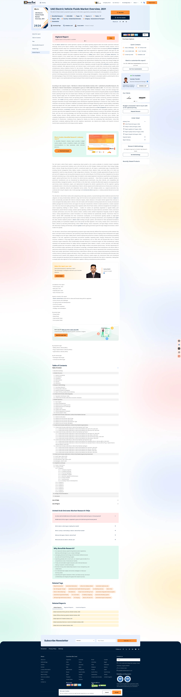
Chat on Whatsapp (129, 47)
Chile (67, 662)
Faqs (33, 41)
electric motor (76, 219)
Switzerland (94, 674)
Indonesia (106, 664)
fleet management (101, 107)
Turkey (80, 677)
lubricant (116, 91)
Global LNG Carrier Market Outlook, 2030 (63, 625)
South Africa (94, 672)
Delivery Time (126, 121)
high (70, 50)
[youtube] (135, 649)
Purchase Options (128, 39)
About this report (36, 34)
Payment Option (127, 137)
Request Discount (135, 111)
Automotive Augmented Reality (61, 594)
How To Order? (44, 672)
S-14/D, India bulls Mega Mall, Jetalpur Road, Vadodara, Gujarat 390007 (128, 664)
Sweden (81, 674)
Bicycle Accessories (58, 586)
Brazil (92, 659)
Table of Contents (36, 37)
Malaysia (93, 667)
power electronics (111, 54)
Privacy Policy (52, 649)
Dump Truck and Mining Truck (85, 591)
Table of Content (57, 368)
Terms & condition (45, 677)
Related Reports (36, 52)
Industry (43, 2)
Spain (67, 674)
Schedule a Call (69, 25)
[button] (140, 3)
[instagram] (129, 649)
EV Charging (77, 597)
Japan (80, 667)
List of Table (55, 500)
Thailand (68, 677)
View (111, 38)
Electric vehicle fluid (58, 298)
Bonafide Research (57, 16)
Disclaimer (44, 649)
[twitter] (126, 649)
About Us (43, 659)
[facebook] (123, 649)
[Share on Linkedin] (126, 21)
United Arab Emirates (96, 677)
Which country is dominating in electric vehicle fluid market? (70, 530)
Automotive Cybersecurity (102, 586)
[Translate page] (144, 2)
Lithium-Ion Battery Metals (86, 586)
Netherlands (69, 669)
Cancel (107, 692)
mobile (61, 99)
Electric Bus (109, 589)
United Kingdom (108, 677)
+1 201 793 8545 (142, 51)
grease (79, 225)
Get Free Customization (135, 69)
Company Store (107, 2)
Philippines (81, 669)
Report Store (152, 2)
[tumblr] (138, 649)
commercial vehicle (88, 190)
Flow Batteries (72, 591)
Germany (81, 664)
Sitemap (60, 649)
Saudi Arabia (82, 672)
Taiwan (105, 674)
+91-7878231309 (122, 668)
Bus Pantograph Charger (60, 589)
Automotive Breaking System (102, 594)
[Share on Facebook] (120, 21)
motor (81, 223)
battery (90, 54)
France (67, 664)
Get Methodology (135, 154)
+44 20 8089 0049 (129, 51)
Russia (67, 672)
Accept (116, 692)
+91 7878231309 (142, 47)
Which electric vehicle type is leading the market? (67, 526)
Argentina (68, 659)
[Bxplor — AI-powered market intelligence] (98, 2)
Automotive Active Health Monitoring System (79, 589)
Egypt (105, 662)
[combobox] (145, 34)
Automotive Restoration (71, 586)
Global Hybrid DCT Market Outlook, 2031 (62, 618)
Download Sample (64, 151)
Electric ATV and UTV (88, 597)
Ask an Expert (59, 276)
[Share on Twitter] (123, 21)
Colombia (93, 662)
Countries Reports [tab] (80, 607)
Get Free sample (121, 17)
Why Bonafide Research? (38, 45)
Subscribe (126, 640)
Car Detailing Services (98, 589)
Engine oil (115, 198)
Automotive (55, 21)
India (92, 664)
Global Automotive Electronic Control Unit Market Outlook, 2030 (68, 622)
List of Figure (56, 504)
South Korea (107, 672)
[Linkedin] (104, 273)
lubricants (80, 50)
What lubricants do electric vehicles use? (65, 539)
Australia (81, 659)
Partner (42, 667)
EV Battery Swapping (87, 594)
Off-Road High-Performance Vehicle (62, 597)
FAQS (42, 679)
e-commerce (67, 109)
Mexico (106, 667)
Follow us (118, 649)
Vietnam (81, 679)
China (80, 662)
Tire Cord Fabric (75, 594)
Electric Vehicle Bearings (59, 591)
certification (106, 64)
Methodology (44, 662)
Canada (106, 659)
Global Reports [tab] (58, 607)
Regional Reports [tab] (68, 607)
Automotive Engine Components (103, 597)
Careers (42, 664)
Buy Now (121, 12)
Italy (67, 667)
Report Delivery (126, 140)
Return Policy (44, 674)
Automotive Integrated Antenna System (105, 591)
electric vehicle (60, 44)
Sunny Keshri (80, 25)
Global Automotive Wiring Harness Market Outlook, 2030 (66, 611)
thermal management (113, 48)
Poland (93, 669)
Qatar (105, 669)
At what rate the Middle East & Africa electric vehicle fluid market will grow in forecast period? (78, 516)
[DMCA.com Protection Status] (102, 685)
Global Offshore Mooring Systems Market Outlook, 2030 (66, 615)
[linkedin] (132, 649)
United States (69, 679)
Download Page (57, 25)
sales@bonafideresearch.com (125, 670)
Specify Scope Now (61, 335)
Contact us (43, 682)
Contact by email (129, 54)
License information (45, 669)
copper (117, 217)
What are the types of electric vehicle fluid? (65, 535)
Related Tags (35, 48)
